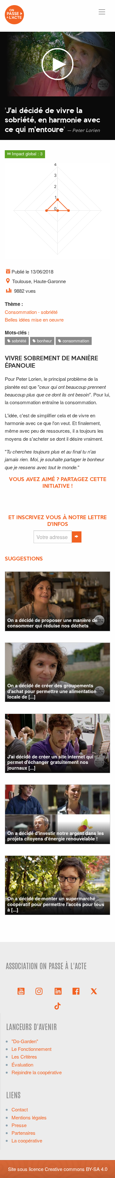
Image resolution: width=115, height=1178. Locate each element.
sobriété (18, 341)
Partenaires (23, 1132)
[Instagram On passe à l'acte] (40, 991)
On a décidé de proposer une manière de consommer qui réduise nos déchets (52, 623)
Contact (20, 1109)
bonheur (44, 341)
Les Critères (24, 1056)
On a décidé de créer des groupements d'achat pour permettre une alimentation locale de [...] (51, 691)
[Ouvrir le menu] (102, 11)
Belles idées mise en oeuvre (34, 319)
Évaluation (22, 1064)
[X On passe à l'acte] (94, 991)
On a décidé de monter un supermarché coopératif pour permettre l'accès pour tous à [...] (55, 904)
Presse (19, 1125)
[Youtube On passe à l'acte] (21, 991)
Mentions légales (29, 1117)
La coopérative (27, 1140)
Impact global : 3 (26, 154)
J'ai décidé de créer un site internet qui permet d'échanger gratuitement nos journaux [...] (50, 762)
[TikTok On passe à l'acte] (57, 1005)
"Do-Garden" (25, 1041)
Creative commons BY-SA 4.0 (76, 1169)
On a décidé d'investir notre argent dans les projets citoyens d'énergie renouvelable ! (55, 836)
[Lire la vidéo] (57, 64)
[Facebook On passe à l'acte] (76, 991)
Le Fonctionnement (31, 1048)
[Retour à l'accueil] (14, 14)
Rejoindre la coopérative (37, 1072)
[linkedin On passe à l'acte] (58, 991)
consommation (75, 341)
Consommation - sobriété (31, 311)
